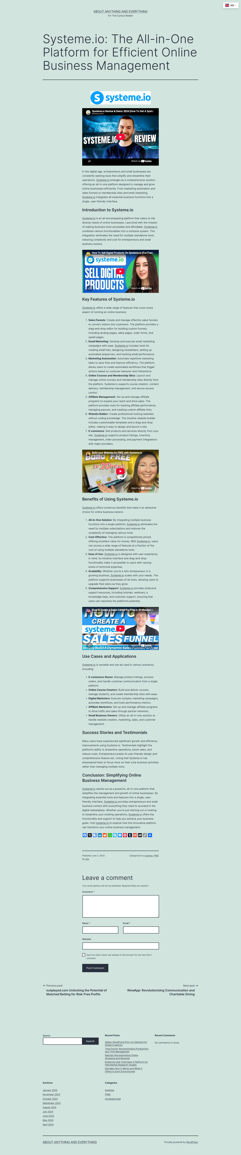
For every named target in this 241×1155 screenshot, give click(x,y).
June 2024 (48, 1116)
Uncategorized (113, 1099)
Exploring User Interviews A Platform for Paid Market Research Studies (126, 1063)
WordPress (192, 1142)
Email (126, 923)
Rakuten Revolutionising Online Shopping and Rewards (121, 1057)
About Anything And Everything (121, 11)
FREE (156, 855)
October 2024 (50, 1099)
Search (46, 1035)
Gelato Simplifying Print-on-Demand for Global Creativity (126, 1043)
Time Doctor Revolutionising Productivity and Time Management (126, 1050)
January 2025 (50, 1090)
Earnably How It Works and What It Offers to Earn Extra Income (123, 1070)
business (149, 855)
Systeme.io (102, 180)
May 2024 (48, 1120)
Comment (88, 891)
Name (86, 923)
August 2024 (49, 1107)
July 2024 (48, 1111)
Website (86, 939)
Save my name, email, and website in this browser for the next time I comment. (119, 957)
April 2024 (48, 1124)
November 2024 (51, 1094)
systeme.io (102, 822)
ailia (87, 859)
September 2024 (52, 1103)
